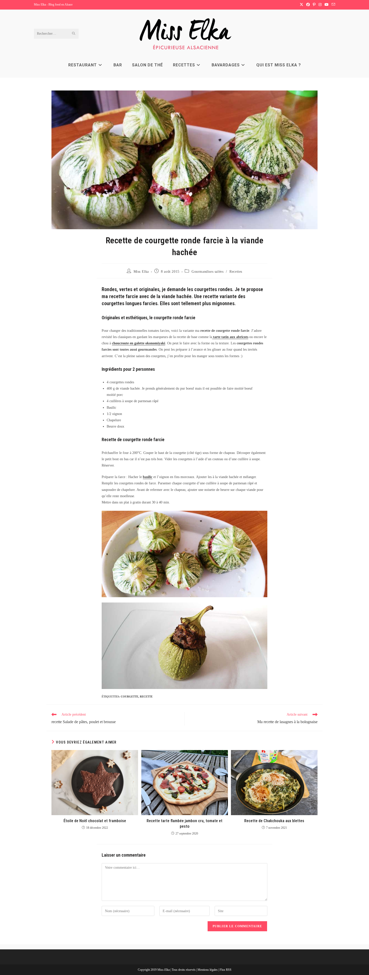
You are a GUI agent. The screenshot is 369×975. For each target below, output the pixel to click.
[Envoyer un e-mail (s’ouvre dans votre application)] (332, 4)
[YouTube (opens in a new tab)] (326, 4)
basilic (147, 477)
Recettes (235, 271)
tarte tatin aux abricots (230, 337)
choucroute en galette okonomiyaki (138, 343)
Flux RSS (225, 969)
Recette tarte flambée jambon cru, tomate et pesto (184, 823)
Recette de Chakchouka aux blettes (274, 820)
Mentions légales (208, 969)
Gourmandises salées (207, 271)
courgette (129, 696)
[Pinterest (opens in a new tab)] (314, 4)
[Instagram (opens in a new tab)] (320, 4)
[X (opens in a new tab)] (301, 4)
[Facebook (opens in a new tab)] (308, 4)
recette (146, 696)
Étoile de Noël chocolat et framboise (95, 820)
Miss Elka (141, 271)
